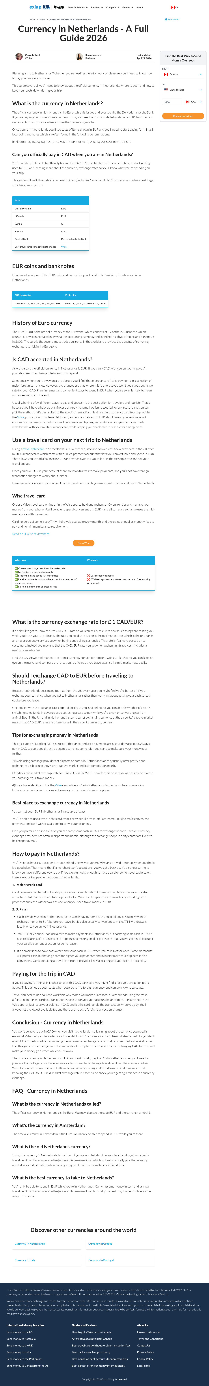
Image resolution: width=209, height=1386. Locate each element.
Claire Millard (32, 55)
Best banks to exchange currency (91, 1352)
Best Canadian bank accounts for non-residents (100, 1359)
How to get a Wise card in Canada (91, 1332)
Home (32, 19)
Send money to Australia (21, 1338)
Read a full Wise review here (30, 534)
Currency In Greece (100, 1243)
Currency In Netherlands (30, 1243)
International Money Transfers (25, 1325)
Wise (64, 246)
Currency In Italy (25, 1260)
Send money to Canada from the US (27, 1365)
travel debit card (33, 449)
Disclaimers (173, 19)
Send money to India (19, 1352)
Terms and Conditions (150, 1338)
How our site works (148, 1332)
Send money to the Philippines (25, 1359)
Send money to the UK (20, 1345)
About (139, 7)
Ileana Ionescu (93, 55)
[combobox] (183, 74)
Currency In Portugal (101, 1260)
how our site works (23, 1313)
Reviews (95, 7)
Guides (126, 7)
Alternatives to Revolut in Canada (92, 1338)
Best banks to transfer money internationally (98, 1365)
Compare (111, 7)
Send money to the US (20, 1332)
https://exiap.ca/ (33, 1290)
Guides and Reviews (84, 1325)
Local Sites (143, 1365)
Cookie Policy (145, 1359)
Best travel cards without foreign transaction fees (101, 1345)
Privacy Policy (145, 1352)
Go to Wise (84, 542)
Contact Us (143, 1345)
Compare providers (183, 115)
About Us (142, 1325)
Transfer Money (76, 7)
